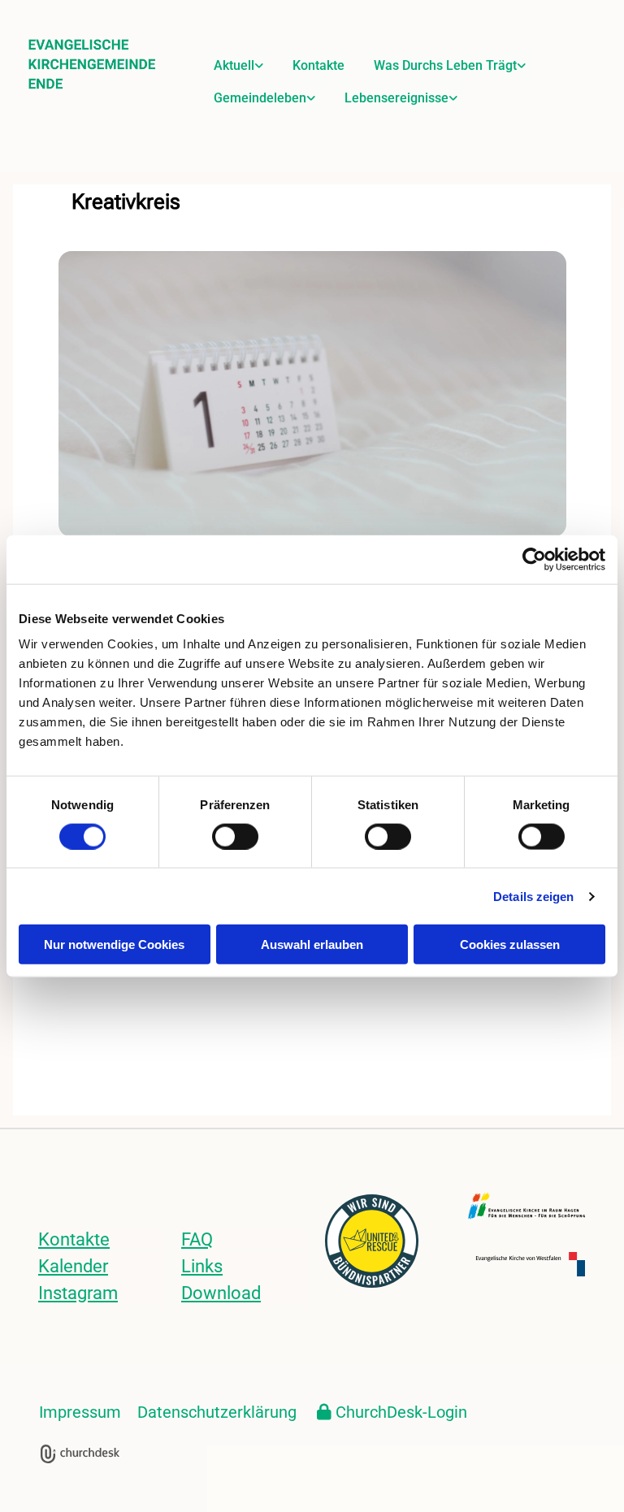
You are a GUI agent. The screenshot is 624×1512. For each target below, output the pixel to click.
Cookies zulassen (510, 944)
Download (221, 1293)
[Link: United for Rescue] (383, 1241)
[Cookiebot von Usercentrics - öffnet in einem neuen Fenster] (534, 559)
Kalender (73, 1266)
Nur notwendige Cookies (114, 944)
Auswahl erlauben (312, 944)
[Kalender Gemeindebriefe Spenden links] (259, 66)
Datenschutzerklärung (217, 1412)
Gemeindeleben (260, 98)
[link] (238, 66)
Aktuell (234, 65)
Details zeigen (533, 896)
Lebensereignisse (396, 98)
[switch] (235, 836)
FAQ (197, 1239)
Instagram (78, 1293)
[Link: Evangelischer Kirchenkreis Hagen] (526, 1206)
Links (202, 1266)
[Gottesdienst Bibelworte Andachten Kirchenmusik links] (522, 66)
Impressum (80, 1412)
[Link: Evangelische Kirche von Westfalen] (526, 1264)
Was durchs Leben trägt (445, 65)
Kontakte (318, 65)
